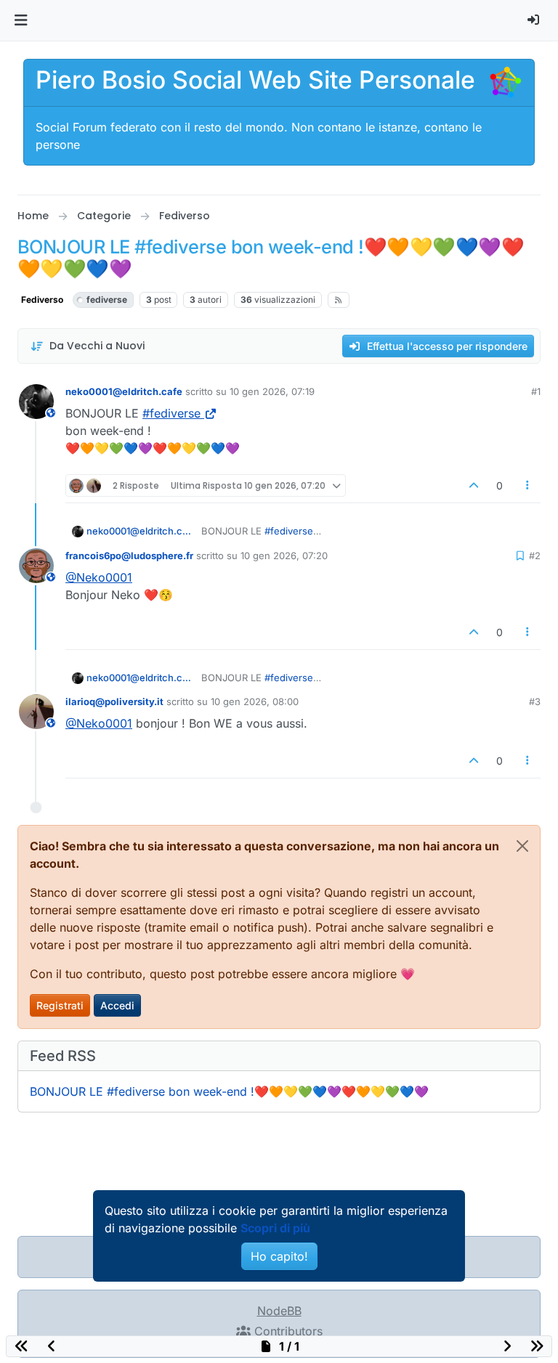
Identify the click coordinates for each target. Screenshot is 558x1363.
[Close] (522, 846)
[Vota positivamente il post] (474, 485)
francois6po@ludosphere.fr (129, 555)
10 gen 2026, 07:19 (272, 391)
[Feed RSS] (339, 300)
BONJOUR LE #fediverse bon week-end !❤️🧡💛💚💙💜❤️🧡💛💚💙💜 (229, 1091)
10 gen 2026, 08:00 (255, 701)
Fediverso (42, 299)
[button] (21, 20)
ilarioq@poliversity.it (114, 701)
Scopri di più (275, 1228)
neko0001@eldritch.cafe (123, 391)
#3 (535, 701)
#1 (536, 391)
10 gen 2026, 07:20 (284, 555)
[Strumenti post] (528, 485)
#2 (535, 555)
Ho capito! (279, 1256)
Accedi (117, 1005)
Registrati (60, 1005)
